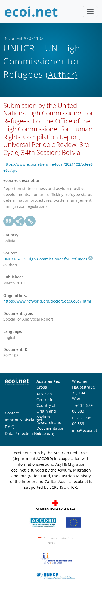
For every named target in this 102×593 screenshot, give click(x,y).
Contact (12, 413)
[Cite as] (8, 221)
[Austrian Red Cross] (55, 504)
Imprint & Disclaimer (24, 419)
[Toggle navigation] (90, 11)
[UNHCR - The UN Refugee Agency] (55, 575)
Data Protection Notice (25, 433)
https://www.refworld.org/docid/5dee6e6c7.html (47, 301)
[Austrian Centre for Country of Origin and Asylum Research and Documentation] (43, 522)
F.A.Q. (10, 426)
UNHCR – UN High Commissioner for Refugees (45, 259)
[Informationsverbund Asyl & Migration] (55, 557)
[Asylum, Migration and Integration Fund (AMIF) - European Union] (74, 522)
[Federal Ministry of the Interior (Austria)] (55, 539)
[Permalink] (30, 221)
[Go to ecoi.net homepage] (31, 11)
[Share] (19, 221)
